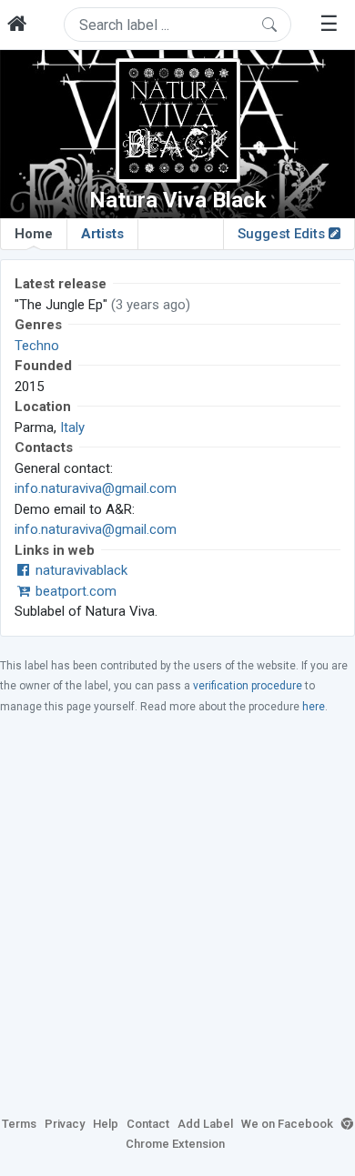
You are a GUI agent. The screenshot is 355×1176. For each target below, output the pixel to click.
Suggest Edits (283, 234)
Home (34, 234)
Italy (72, 427)
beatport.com (74, 591)
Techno (37, 345)
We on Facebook (287, 1124)
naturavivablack (79, 570)
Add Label (205, 1124)
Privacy (65, 1124)
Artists (102, 234)
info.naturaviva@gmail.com (96, 488)
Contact (148, 1124)
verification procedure (247, 685)
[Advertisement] (177, 914)
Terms (19, 1124)
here (313, 706)
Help (105, 1124)
